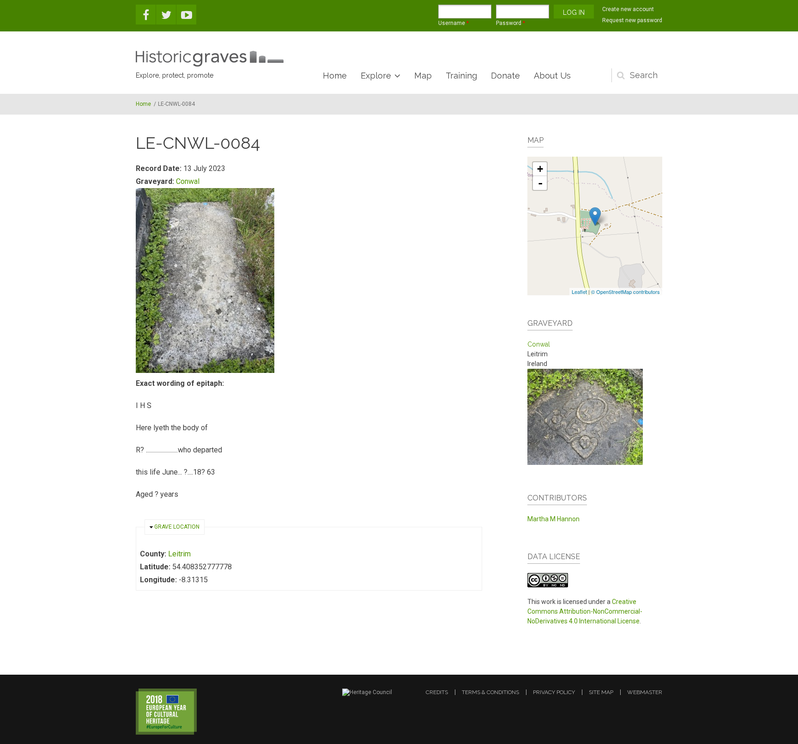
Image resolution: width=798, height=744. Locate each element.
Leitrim (179, 553)
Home (335, 75)
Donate (505, 75)
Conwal (188, 181)
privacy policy (554, 692)
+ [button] (540, 169)
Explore (376, 75)
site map (601, 692)
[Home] (210, 59)
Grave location (177, 527)
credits (437, 692)
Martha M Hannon (553, 519)
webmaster (644, 692)
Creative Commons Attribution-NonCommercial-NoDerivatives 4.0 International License (584, 611)
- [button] (540, 183)
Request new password (632, 20)
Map (423, 75)
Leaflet (579, 291)
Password (510, 23)
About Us (552, 75)
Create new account (628, 9)
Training (461, 75)
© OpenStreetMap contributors (625, 291)
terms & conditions (490, 692)
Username (453, 23)
